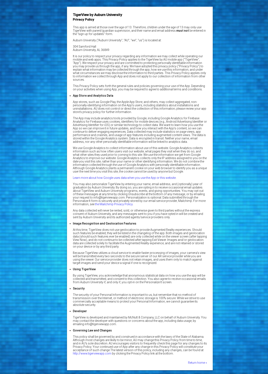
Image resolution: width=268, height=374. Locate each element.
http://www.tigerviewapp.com (92, 353)
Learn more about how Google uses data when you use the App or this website (124, 177)
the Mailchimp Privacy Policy (114, 204)
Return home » (197, 362)
